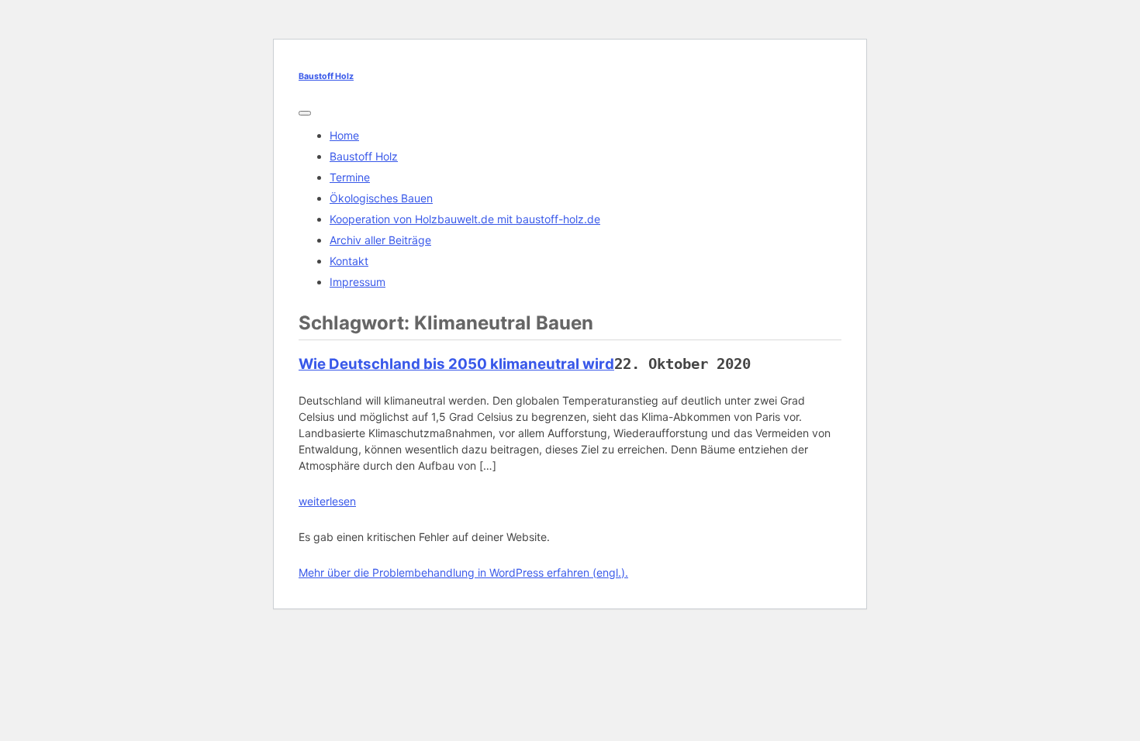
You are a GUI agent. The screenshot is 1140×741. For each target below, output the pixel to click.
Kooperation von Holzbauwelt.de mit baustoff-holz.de (465, 219)
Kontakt (349, 260)
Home (344, 135)
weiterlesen (327, 501)
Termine (350, 177)
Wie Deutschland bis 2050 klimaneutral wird (456, 364)
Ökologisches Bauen (381, 198)
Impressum (357, 281)
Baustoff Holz (326, 76)
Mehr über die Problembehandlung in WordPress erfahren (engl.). (463, 572)
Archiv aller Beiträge (380, 239)
